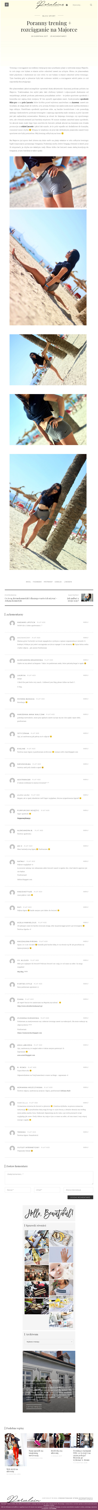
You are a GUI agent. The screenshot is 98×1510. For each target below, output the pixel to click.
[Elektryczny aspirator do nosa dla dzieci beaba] (61, 1271)
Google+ (59, 582)
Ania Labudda (24, 1045)
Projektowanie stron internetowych (76, 1498)
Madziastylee (24, 892)
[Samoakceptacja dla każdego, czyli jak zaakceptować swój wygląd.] (61, 1287)
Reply (85, 622)
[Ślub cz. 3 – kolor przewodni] (61, 1304)
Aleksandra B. (25, 830)
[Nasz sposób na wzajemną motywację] (38, 1440)
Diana (20, 999)
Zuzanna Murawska (28, 1018)
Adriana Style (65, 1091)
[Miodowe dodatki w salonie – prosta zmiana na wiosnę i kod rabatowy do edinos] (36, 1239)
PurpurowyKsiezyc (24, 818)
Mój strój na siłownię (12, 1470)
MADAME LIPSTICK (26, 622)
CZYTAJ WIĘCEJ (34, 1407)
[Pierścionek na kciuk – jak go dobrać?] (61, 1255)
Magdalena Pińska (27, 941)
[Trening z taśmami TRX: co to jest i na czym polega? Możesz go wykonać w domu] (82, 1440)
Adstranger (24, 780)
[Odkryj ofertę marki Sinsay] (36, 1273)
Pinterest (48, 582)
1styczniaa (23, 733)
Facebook (37, 582)
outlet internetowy (28, 1147)
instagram (41, 1383)
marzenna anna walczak (31, 714)
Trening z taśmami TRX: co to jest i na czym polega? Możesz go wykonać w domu (82, 1455)
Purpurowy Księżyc (28, 810)
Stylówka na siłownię (56, 1451)
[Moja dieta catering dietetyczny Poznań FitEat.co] (61, 1320)
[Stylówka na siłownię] (60, 1440)
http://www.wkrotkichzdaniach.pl (29, 1006)
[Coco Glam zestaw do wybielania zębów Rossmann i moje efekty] (36, 1289)
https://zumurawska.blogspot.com (29, 1033)
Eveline (21, 749)
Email (28, 582)
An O (19, 846)
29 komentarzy (58, 36)
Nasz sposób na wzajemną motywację (36, 1453)
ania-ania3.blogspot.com (26, 1055)
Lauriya (21, 675)
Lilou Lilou (23, 795)
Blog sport (49, 16)
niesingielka (24, 764)
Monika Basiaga (26, 699)
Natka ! (21, 861)
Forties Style (24, 984)
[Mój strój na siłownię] (16, 1449)
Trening (21, 1132)
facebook (30, 1383)
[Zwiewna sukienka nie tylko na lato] (36, 1257)
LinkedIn (68, 582)
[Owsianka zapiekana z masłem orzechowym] (36, 1306)
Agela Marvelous (26, 923)
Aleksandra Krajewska (30, 660)
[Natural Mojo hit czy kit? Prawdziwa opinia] (61, 1238)
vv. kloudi (23, 960)
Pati (19, 907)
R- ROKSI (21, 1067)
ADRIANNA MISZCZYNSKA (29, 1087)
